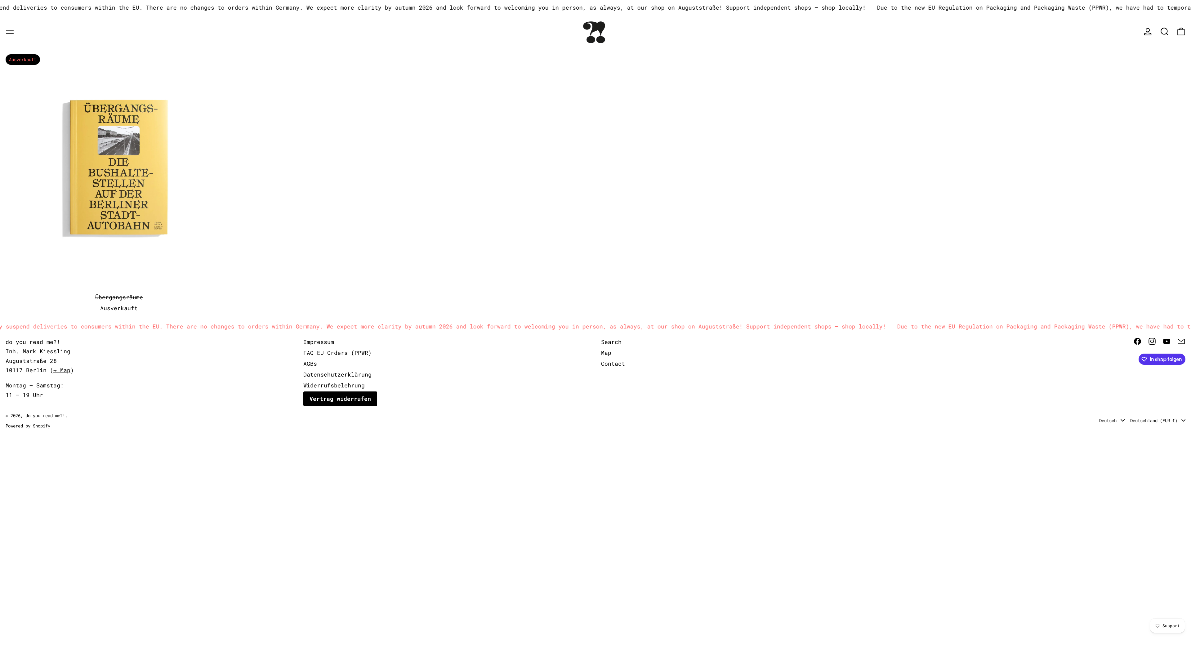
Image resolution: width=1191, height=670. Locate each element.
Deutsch (1109, 420)
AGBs (310, 363)
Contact (613, 363)
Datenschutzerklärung (337, 374)
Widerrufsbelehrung (334, 385)
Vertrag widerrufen (340, 398)
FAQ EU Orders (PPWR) (337, 352)
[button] (1164, 31)
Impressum (318, 342)
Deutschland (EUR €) (1155, 420)
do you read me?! (45, 415)
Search (611, 342)
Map (606, 352)
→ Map (61, 370)
